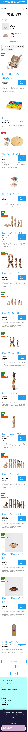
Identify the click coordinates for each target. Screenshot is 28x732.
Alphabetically (10, 49)
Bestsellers (4, 49)
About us (3, 698)
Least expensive (12, 46)
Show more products (13, 41)
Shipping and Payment (7, 687)
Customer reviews (6, 700)
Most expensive (20, 46)
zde (13, 717)
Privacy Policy (5, 685)
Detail (22, 122)
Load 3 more (14, 661)
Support (3, 702)
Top (15, 673)
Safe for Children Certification (9, 689)
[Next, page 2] (14, 666)
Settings (13, 723)
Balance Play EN (5, 704)
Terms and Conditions (7, 683)
